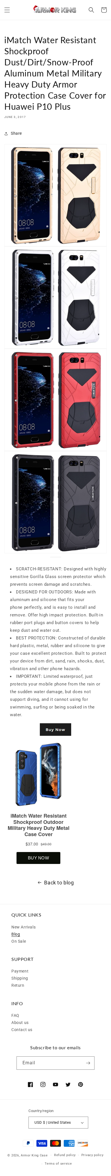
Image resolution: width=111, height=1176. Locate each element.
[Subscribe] (88, 1063)
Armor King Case (34, 1155)
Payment (19, 971)
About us (20, 1022)
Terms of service (58, 1163)
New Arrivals (23, 927)
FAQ (15, 1015)
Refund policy (65, 1155)
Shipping (19, 978)
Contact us (21, 1029)
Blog (15, 934)
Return (17, 985)
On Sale (18, 941)
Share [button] (16, 133)
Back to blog (59, 883)
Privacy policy (92, 1155)
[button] (7, 10)
